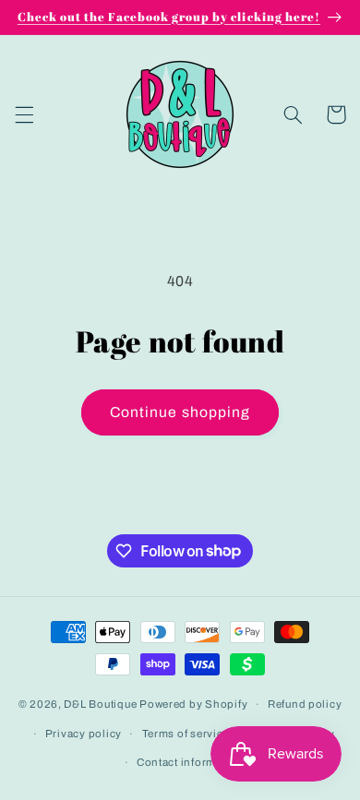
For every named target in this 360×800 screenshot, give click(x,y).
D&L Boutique (100, 704)
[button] (24, 114)
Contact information (190, 762)
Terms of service (186, 733)
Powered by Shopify (193, 704)
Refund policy (305, 704)
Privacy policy (83, 733)
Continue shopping (180, 412)
